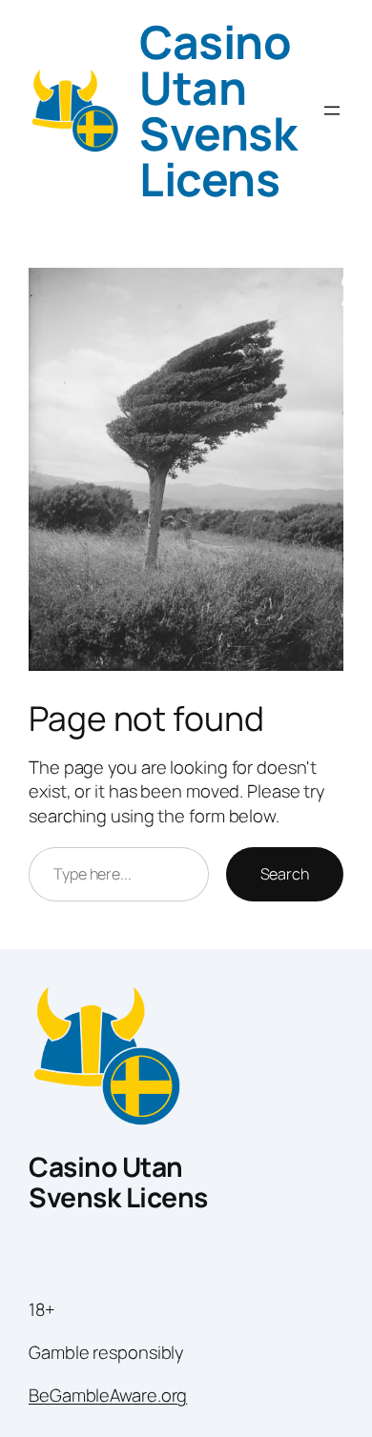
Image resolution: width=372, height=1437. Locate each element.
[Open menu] (331, 110)
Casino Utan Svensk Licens (218, 110)
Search (284, 873)
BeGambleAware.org (108, 1395)
